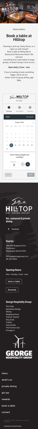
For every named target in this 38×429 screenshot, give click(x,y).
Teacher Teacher (12, 317)
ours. (33, 62)
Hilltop (9, 311)
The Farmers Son (13, 327)
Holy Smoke (11, 325)
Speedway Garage (13, 309)
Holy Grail (10, 319)
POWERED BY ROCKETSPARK (12, 426)
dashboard (19, 420)
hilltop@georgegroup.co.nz (17, 256)
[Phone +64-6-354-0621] (33, 7)
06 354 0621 (11, 259)
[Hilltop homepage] (14, 7)
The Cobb (10, 306)
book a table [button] (14, 281)
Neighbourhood (12, 314)
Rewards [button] (12, 290)
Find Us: (10, 241)
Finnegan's (10, 330)
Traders (9, 322)
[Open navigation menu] (28, 7)
